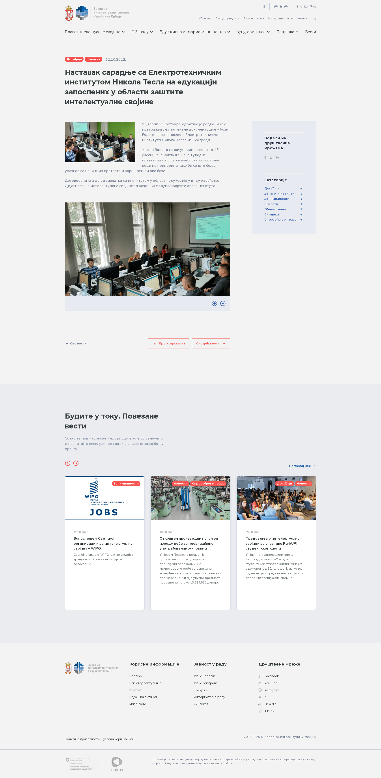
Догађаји (272, 188)
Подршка (285, 32)
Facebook (272, 676)
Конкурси (201, 690)
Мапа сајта (137, 704)
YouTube (271, 683)
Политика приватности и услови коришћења (99, 739)
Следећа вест (207, 343)
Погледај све (300, 466)
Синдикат (272, 214)
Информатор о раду (209, 697)
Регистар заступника (145, 683)
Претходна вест (172, 343)
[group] (104, 543)
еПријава (205, 18)
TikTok (269, 711)
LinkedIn (270, 704)
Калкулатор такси (280, 18)
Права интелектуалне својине (92, 32)
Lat (306, 6)
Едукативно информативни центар (193, 32)
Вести (310, 32)
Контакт (302, 18)
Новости (271, 204)
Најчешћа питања (143, 697)
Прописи (135, 676)
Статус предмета (227, 18)
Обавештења (275, 209)
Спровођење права (280, 219)
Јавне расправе (206, 683)
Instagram (272, 690)
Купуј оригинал (251, 32)
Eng (299, 6)
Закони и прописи (279, 193)
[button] (214, 304)
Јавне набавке (205, 676)
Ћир (313, 6)
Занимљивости (276, 198)
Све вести (78, 343)
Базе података (254, 18)
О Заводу (140, 32)
